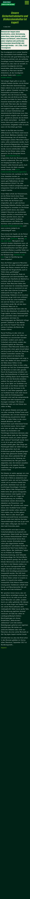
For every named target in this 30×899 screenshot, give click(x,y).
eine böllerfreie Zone (13, 156)
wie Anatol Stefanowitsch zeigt (11, 226)
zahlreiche (14, 239)
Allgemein (4, 647)
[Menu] (27, 2)
